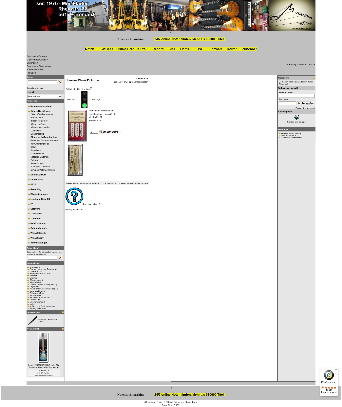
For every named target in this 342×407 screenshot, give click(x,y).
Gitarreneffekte (38, 124)
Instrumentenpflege (39, 144)
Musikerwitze (35, 295)
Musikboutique (38, 223)
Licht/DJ (186, 49)
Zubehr (249, 49)
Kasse (312, 64)
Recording (35, 189)
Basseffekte (37, 117)
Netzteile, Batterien (39, 157)
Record (158, 49)
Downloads (35, 300)
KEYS (141, 49)
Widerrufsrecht (36, 280)
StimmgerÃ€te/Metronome (42, 170)
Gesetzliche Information (292, 138)
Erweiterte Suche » (36, 88)
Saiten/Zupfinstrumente (42, 114)
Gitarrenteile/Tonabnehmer (39, 66)
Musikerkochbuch (38, 302)
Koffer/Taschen (37, 153)
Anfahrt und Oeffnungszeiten (42, 306)
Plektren (34, 160)
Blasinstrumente (39, 194)
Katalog (42, 56)
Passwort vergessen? (305, 108)
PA (200, 49)
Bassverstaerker (39, 121)
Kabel (33, 147)
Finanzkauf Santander (40, 297)
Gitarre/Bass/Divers (36, 59)
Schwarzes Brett (37, 293)
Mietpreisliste (35, 282)
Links (32, 304)
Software (216, 49)
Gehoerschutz (37, 134)
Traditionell (36, 213)
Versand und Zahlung (291, 133)
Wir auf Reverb (38, 233)
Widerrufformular (288, 135)
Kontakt (33, 276)
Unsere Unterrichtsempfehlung (43, 284)
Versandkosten (46, 375)
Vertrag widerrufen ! (39, 308)
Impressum (35, 267)
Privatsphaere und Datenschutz (44, 269)
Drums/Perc (125, 49)
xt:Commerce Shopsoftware (184, 402)
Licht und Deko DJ (40, 199)
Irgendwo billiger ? (91, 204)
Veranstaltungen (39, 242)
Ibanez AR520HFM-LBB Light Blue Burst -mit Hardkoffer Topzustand (44, 366)
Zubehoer (31, 63)
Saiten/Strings (37, 163)
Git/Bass (107, 49)
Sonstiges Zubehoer (40, 166)
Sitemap (33, 278)
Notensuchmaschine (130, 39)
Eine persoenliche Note (40, 273)
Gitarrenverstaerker (40, 127)
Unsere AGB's (36, 271)
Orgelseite (34, 286)
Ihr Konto (290, 64)
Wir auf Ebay (37, 238)
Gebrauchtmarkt (39, 228)
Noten (89, 49)
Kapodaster (36, 150)
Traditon (231, 49)
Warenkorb (301, 64)
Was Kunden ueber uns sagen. (44, 289)
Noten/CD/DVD (38, 174)
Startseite (31, 56)
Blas (171, 49)
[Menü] (335, 370)
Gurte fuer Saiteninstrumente (44, 140)
